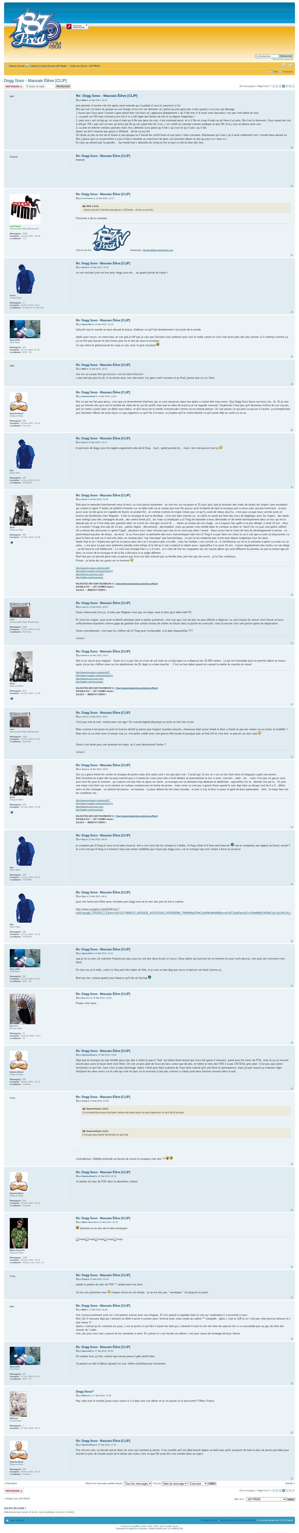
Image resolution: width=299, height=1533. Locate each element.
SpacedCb (87, 324)
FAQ (275, 71)
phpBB (135, 1526)
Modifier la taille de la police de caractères (290, 65)
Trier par (157, 1483)
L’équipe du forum (209, 1520)
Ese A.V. (86, 998)
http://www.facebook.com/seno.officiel (137, 583)
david (84, 267)
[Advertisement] (183, 172)
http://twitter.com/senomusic (89, 577)
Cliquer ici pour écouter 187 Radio (48, 66)
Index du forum (79, 66)
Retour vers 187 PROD (18, 1498)
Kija (84, 442)
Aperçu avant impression (284, 65)
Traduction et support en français (131, 1528)
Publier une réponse (9, 86)
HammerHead (88, 396)
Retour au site (17, 66)
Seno (84, 499)
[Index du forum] (35, 27)
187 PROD (94, 66)
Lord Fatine (87, 198)
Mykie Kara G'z (89, 1222)
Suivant (288, 1483)
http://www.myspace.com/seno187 (93, 568)
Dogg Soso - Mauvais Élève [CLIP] (35, 80)
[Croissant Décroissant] (203, 1483)
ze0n (84, 607)
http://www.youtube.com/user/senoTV (94, 571)
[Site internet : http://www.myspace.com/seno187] (12, 543)
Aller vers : (239, 1499)
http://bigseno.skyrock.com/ (89, 574)
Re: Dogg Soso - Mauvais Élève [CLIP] (106, 96)
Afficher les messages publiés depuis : (104, 1483)
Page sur (264, 86)
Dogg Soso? (85, 1391)
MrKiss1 (86, 1395)
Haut (292, 148)
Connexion (287, 71)
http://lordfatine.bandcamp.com (158, 250)
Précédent (12, 1483)
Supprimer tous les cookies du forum (238, 1520)
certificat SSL (177, 1528)
